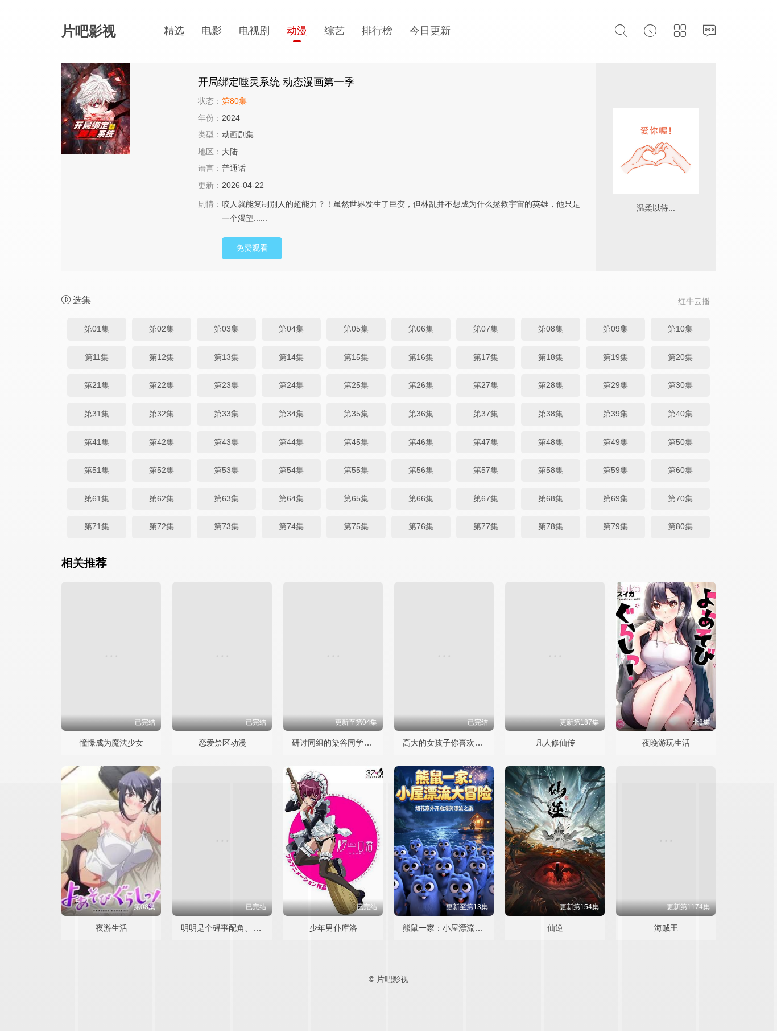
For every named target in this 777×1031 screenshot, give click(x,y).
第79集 (615, 526)
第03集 (226, 328)
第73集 (226, 526)
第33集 (226, 413)
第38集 (550, 413)
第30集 (680, 385)
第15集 (356, 357)
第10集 (680, 328)
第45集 (356, 442)
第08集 (550, 328)
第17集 (485, 357)
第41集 (96, 442)
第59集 (615, 469)
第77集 (485, 526)
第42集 (161, 442)
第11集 (97, 357)
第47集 (485, 442)
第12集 (161, 357)
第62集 (161, 498)
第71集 (96, 526)
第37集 (485, 413)
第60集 (680, 469)
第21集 (96, 385)
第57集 (485, 469)
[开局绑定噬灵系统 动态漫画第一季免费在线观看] (124, 110)
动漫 (297, 30)
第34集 (291, 413)
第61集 (96, 498)
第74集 (291, 526)
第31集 (96, 413)
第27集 (485, 385)
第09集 (615, 328)
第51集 (96, 469)
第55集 (356, 469)
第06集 (420, 328)
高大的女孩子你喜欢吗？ (446, 742)
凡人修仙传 (555, 742)
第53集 (226, 469)
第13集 (226, 357)
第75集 (356, 526)
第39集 (615, 413)
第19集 (615, 357)
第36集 (420, 413)
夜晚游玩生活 (666, 742)
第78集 (550, 526)
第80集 (680, 526)
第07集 (485, 328)
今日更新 (430, 30)
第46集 (420, 442)
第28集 (550, 385)
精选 (174, 30)
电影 (211, 30)
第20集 (680, 357)
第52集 (161, 469)
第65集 (356, 498)
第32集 (161, 413)
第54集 (291, 469)
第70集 (680, 498)
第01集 (96, 328)
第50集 (680, 442)
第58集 (550, 469)
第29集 (615, 385)
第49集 (615, 442)
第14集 (291, 357)
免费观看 (252, 247)
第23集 (226, 385)
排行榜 (377, 30)
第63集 (226, 498)
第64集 (291, 498)
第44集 (291, 442)
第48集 (550, 442)
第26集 (420, 385)
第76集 (420, 526)
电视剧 (254, 30)
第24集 (291, 385)
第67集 (485, 498)
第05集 (356, 328)
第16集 (420, 357)
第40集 (680, 413)
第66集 (420, 498)
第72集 (161, 526)
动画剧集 (238, 134)
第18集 (550, 357)
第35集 (356, 413)
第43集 (226, 442)
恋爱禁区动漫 (222, 742)
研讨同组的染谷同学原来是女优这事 (355, 742)
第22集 (161, 385)
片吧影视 (88, 31)
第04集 (291, 328)
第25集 (356, 385)
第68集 (550, 498)
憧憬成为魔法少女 (111, 742)
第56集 (420, 469)
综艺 (334, 30)
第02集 (161, 328)
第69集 (615, 498)
